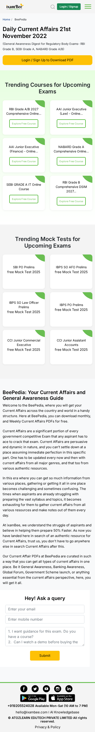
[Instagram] (59, 688)
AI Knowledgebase (64, 712)
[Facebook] (26, 688)
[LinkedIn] (70, 688)
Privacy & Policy (47, 727)
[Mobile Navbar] (87, 7)
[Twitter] (37, 688)
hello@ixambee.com (32, 712)
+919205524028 (21, 706)
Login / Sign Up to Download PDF (48, 60)
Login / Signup (69, 6)
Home (6, 19)
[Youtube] (48, 688)
